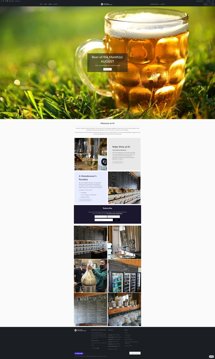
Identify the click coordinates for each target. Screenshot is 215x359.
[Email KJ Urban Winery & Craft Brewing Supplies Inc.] (1, 1)
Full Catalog (127, 311)
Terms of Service (128, 322)
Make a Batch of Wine (118, 138)
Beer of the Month (129, 316)
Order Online (59, 55)
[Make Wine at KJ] (90, 130)
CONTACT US (17, 1)
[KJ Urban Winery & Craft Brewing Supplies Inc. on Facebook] (3, 1)
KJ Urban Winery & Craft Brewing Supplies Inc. (87, 332)
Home (126, 309)
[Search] (212, 4)
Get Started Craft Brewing (85, 176)
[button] (41, 4)
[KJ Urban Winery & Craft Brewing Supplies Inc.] (106, 4)
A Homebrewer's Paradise (88, 154)
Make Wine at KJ (121, 123)
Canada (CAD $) (199, 1)
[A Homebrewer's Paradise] (124, 164)
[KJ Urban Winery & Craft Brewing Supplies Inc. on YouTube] (7, 1)
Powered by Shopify (102, 332)
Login (209, 1)
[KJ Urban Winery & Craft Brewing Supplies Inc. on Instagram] (5, 1)
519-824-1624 (11, 1)
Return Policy (127, 313)
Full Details (51, 55)
